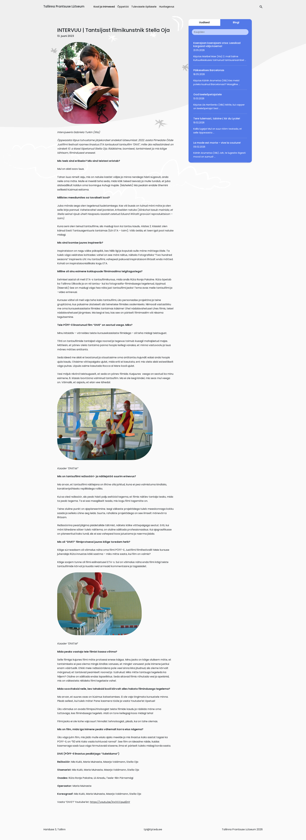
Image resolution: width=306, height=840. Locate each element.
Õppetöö (123, 6)
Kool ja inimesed (104, 6)
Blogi (236, 22)
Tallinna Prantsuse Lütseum (63, 6)
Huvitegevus (166, 6)
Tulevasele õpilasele (144, 6)
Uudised (204, 22)
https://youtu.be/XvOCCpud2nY (110, 802)
